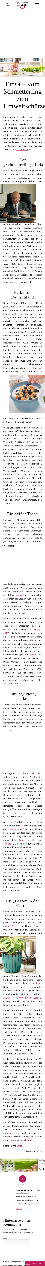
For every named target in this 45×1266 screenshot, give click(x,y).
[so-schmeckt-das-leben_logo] (18, 5)
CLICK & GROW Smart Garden (22, 997)
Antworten (19, 1209)
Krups (17, 1133)
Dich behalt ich (25, 773)
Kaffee (33, 654)
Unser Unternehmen (21, 1140)
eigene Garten (10, 926)
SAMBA (19, 595)
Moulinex (7, 1133)
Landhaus (36, 983)
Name (5, 1238)
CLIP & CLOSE (16, 829)
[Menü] (37, 5)
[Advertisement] (22, 33)
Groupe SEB (22, 149)
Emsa (19, 1145)
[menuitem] (37, 5)
